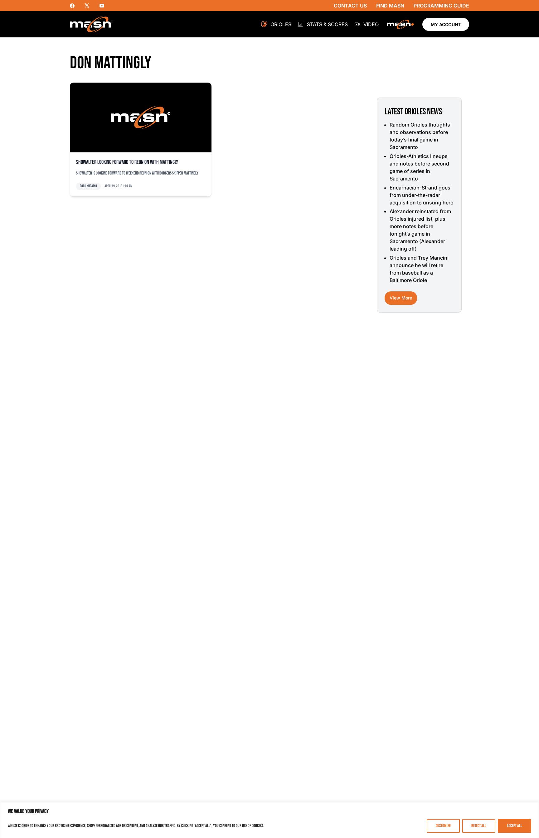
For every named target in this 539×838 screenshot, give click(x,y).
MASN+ (400, 24)
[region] (269, 820)
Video (371, 24)
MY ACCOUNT (446, 24)
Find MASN (390, 5)
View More (401, 297)
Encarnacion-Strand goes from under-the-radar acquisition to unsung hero (422, 195)
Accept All (514, 825)
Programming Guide (441, 5)
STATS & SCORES (327, 24)
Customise (443, 825)
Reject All (478, 825)
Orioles (280, 24)
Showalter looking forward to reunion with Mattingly (127, 162)
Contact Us (350, 5)
